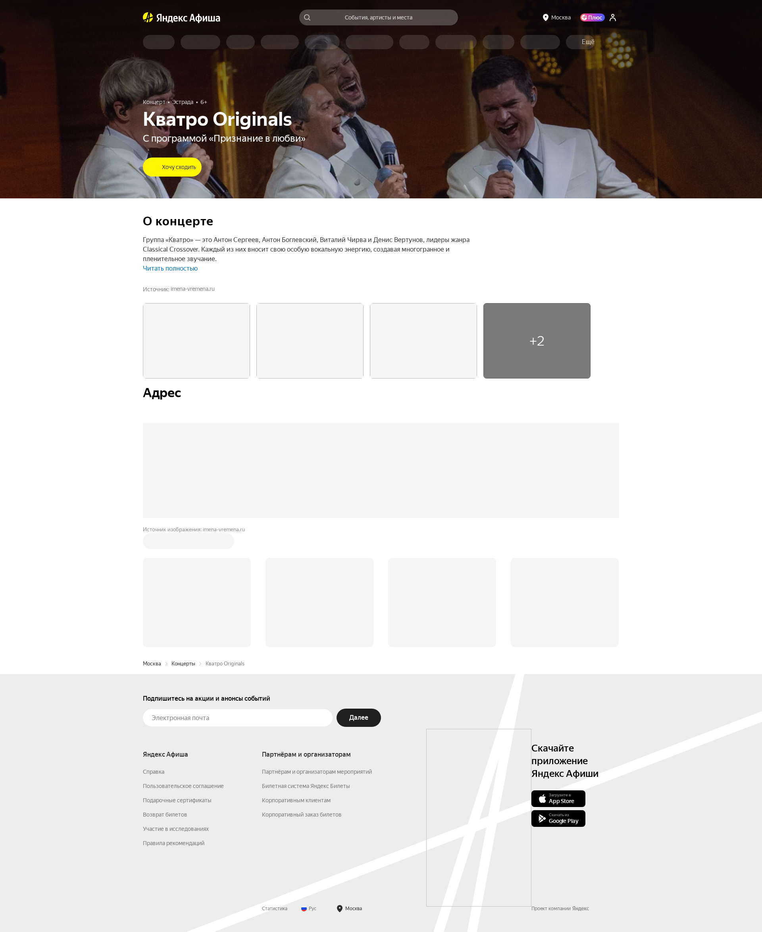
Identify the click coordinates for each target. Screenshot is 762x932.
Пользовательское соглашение (183, 786)
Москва (152, 664)
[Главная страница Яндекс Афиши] (148, 17)
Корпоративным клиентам (296, 800)
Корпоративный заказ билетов (302, 814)
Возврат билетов (165, 814)
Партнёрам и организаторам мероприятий (317, 772)
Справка (153, 772)
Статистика (274, 908)
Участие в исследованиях (176, 829)
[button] (588, 42)
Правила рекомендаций (173, 843)
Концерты (183, 664)
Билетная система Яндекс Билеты (306, 786)
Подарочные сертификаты (177, 800)
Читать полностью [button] (170, 268)
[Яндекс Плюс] (592, 17)
